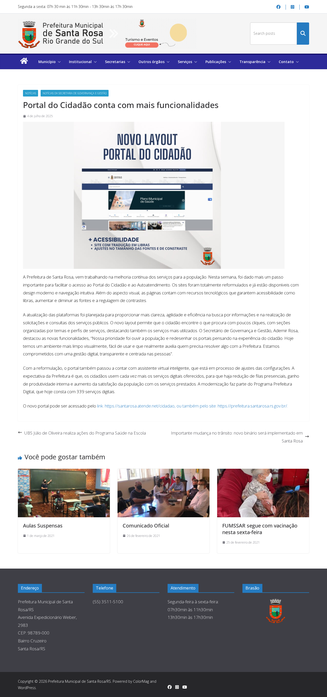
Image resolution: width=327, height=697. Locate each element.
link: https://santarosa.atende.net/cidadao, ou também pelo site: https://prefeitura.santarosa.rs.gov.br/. (192, 406)
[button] (58, 61)
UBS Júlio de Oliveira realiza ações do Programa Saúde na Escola (85, 433)
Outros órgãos (151, 61)
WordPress (27, 687)
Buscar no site (303, 33)
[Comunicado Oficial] (163, 493)
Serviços (185, 61)
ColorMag (141, 681)
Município (47, 61)
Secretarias (115, 61)
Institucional (80, 61)
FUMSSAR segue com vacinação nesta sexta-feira (259, 529)
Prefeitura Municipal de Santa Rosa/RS (79, 681)
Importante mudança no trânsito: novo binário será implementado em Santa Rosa (237, 437)
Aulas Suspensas (43, 525)
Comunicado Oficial (146, 525)
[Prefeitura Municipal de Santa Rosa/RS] (24, 63)
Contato (286, 61)
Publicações (215, 61)
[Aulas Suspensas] (64, 493)
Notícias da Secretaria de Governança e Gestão (75, 93)
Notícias (30, 93)
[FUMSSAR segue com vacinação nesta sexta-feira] (263, 493)
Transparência (252, 61)
